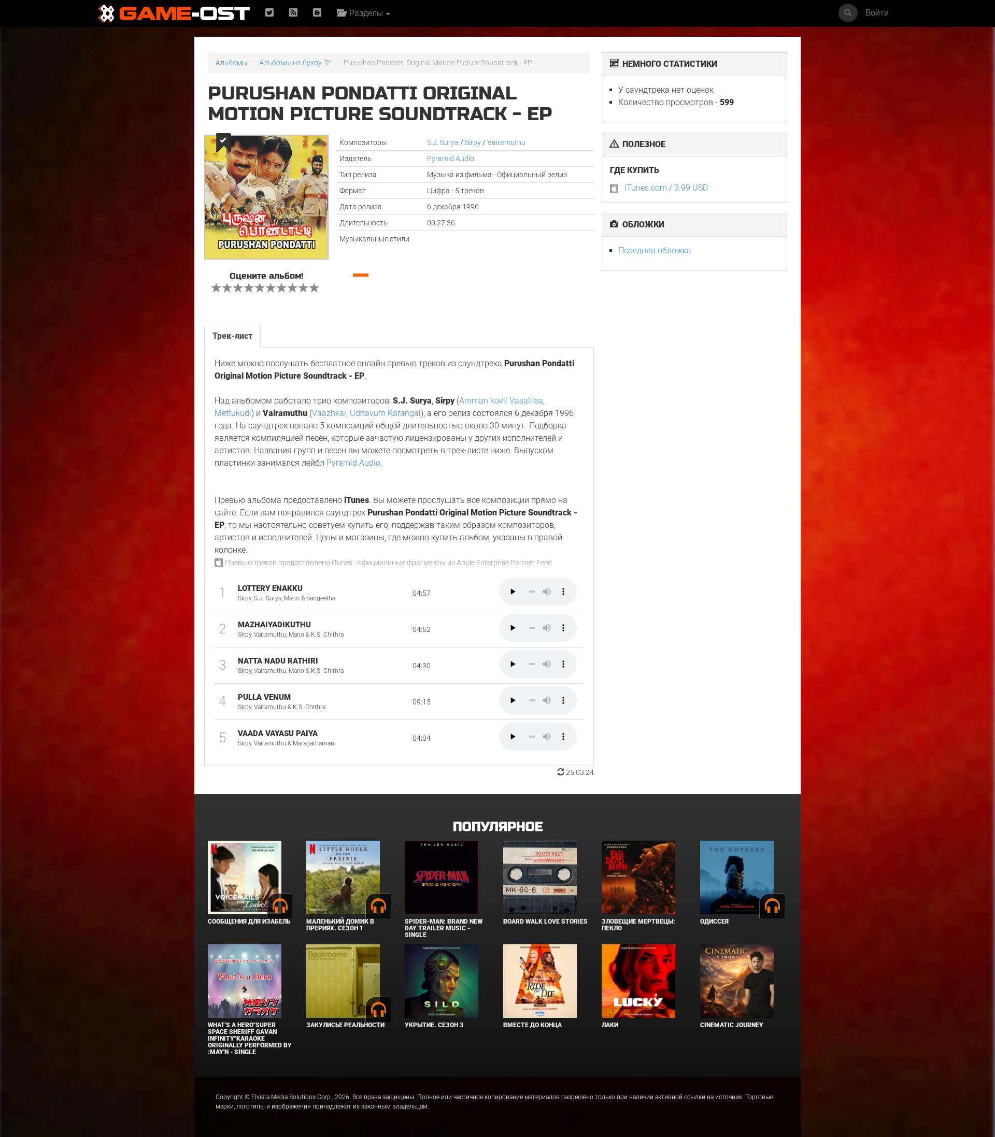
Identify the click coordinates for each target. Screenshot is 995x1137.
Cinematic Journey (731, 1025)
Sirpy (473, 142)
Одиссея (714, 921)
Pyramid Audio (450, 158)
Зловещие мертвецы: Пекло (638, 925)
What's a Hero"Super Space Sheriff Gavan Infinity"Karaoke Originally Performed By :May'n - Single (250, 1038)
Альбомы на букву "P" (295, 63)
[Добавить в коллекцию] (222, 142)
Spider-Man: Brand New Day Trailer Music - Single (443, 928)
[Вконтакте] (317, 13)
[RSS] (293, 13)
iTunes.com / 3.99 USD (666, 188)
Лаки (610, 1025)
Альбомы (232, 63)
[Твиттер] (269, 13)
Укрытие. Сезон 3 (434, 1025)
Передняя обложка (654, 250)
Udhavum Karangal (385, 413)
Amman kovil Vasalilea (501, 401)
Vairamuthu (506, 142)
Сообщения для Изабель (249, 921)
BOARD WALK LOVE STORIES (545, 921)
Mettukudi (233, 413)
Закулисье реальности (345, 1025)
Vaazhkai (329, 413)
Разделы (365, 13)
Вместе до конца (532, 1025)
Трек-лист (232, 336)
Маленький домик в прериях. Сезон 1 (340, 925)
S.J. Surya (443, 142)
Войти (877, 13)
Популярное (498, 826)
